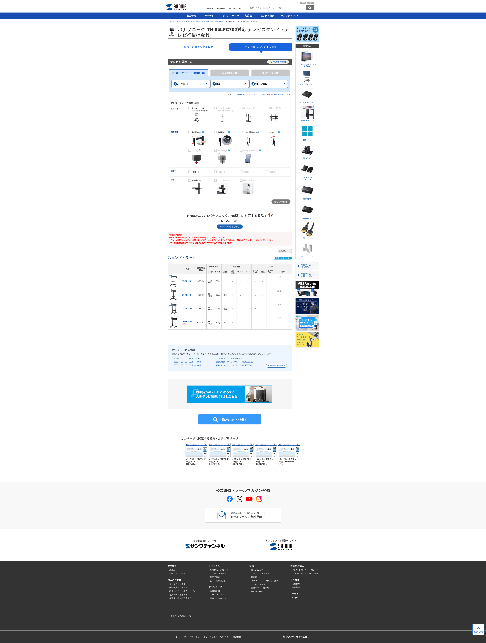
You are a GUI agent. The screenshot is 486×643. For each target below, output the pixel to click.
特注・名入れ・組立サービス (182, 591)
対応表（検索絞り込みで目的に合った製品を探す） (206, 21)
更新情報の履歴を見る (276, 366)
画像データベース (218, 598)
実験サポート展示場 (260, 588)
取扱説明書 (215, 591)
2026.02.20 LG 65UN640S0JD (187, 359)
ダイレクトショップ (235, 8)
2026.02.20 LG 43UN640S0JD (229, 359)
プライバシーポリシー (193, 637)
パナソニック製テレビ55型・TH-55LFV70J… (196, 461)
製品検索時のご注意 (279, 62)
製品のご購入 (297, 566)
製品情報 (191, 15)
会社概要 (296, 584)
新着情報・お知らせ (219, 570)
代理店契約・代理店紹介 (180, 598)
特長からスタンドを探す (198, 47)
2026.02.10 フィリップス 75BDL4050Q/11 (234, 365)
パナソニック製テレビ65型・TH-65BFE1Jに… (288, 461)
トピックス (214, 566)
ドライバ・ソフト (218, 595)
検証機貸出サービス (178, 587)
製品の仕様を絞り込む (229, 226)
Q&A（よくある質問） (261, 573)
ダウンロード (229, 15)
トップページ (171, 21)
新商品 (172, 570)
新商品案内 (215, 577)
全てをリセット (281, 202)
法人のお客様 (174, 580)
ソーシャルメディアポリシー (218, 637)
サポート (209, 15)
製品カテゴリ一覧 (177, 573)
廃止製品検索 (257, 591)
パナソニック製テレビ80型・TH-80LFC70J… (242, 461)
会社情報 (210, 8)
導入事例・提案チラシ (179, 595)
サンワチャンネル (290, 15)
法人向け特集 (267, 15)
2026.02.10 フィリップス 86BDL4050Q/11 (234, 362)
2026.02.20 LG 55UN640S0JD (187, 362)
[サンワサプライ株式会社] (176, 7)
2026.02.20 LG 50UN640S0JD (187, 365)
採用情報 (220, 8)
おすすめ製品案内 (218, 581)
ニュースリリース (218, 573)
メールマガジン (258, 584)
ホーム (178, 637)
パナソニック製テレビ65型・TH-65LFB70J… (265, 461)
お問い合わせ (257, 570)
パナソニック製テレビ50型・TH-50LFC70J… (219, 461)
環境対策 (296, 587)
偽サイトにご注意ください (181, 616)
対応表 (248, 15)
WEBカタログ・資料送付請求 (264, 581)
